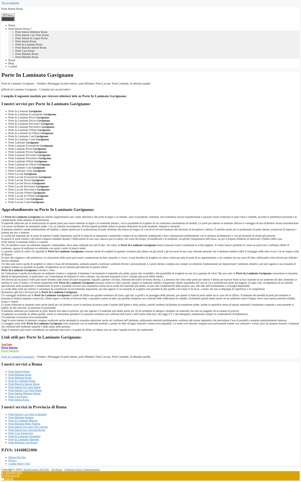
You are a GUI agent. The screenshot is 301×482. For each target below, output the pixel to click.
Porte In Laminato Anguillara (24, 436)
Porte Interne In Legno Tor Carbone (28, 426)
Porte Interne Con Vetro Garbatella (27, 414)
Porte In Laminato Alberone (23, 439)
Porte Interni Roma (25, 41)
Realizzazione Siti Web (36, 469)
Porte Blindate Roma (26, 57)
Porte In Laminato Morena (22, 420)
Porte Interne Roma (12, 8)
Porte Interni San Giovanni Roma (26, 430)
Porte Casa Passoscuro (20, 433)
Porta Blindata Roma (26, 53)
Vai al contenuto (10, 2)
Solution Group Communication (82, 469)
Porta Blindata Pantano (21, 417)
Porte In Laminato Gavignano (17, 356)
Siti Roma (56, 469)
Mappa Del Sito (17, 457)
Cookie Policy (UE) (19, 463)
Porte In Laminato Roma (29, 44)
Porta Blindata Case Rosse (22, 442)
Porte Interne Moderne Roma (31, 31)
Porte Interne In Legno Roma (31, 38)
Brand (11, 60)
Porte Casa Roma (24, 50)
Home (11, 25)
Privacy (12, 460)
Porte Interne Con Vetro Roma (32, 35)
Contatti (12, 66)
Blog (11, 63)
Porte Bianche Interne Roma (31, 47)
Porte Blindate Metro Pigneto (24, 423)
